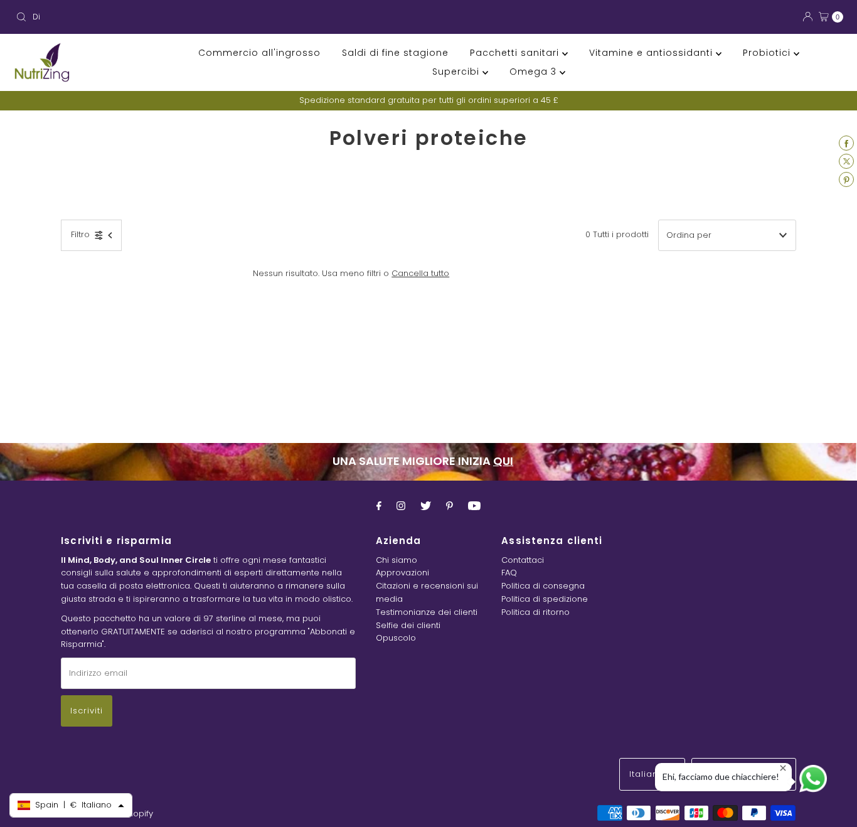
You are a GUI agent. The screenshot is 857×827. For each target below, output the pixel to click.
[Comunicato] (474, 506)
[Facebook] (378, 506)
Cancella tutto (420, 273)
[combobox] (217, 16)
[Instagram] (401, 506)
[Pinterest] (449, 506)
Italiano (648, 774)
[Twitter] (425, 506)
